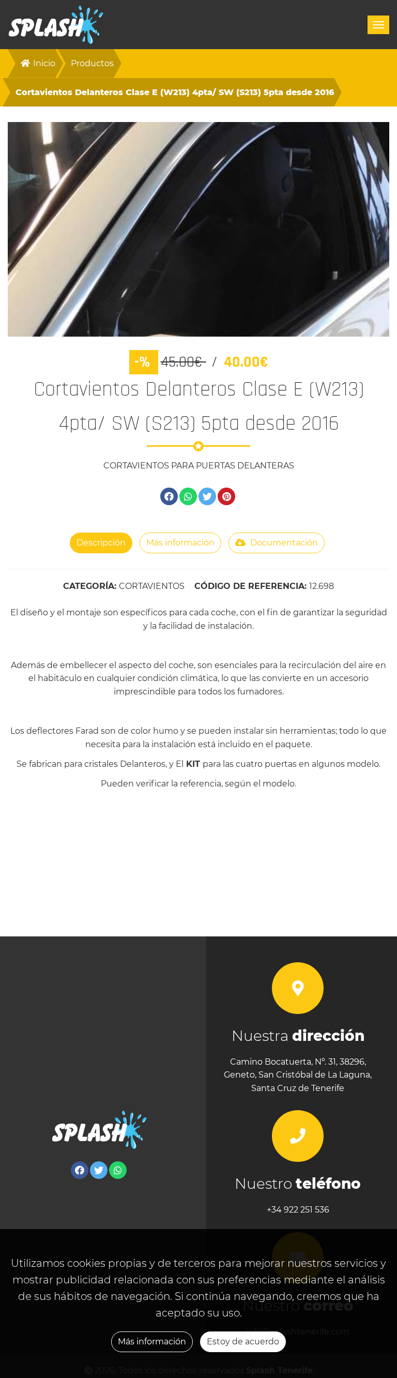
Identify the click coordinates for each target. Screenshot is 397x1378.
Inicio (43, 63)
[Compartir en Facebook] (169, 496)
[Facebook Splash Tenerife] (79, 1170)
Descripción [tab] (101, 543)
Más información (152, 1341)
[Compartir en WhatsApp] (188, 496)
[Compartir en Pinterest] (226, 496)
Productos (92, 63)
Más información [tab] (180, 543)
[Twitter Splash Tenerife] (99, 1170)
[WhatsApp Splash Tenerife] (118, 1170)
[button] (36, 229)
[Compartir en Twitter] (207, 496)
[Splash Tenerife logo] (56, 24)
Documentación (283, 543)
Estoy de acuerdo (243, 1341)
